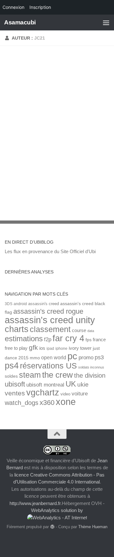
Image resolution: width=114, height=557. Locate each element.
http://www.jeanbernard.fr (35, 503)
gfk (33, 347)
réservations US (48, 365)
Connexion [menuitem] (13, 7)
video (65, 394)
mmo (35, 357)
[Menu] (106, 22)
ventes (15, 393)
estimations (24, 339)
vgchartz (42, 392)
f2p (47, 339)
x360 (47, 403)
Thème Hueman (92, 526)
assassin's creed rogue (48, 311)
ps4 (12, 365)
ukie (83, 384)
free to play (16, 348)
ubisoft (15, 384)
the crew (57, 374)
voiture (80, 393)
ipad (50, 348)
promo (86, 358)
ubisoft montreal (45, 385)
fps (89, 339)
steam (30, 375)
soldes (11, 376)
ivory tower (80, 348)
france (99, 339)
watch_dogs (21, 402)
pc (72, 356)
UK (71, 384)
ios (42, 348)
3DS (8, 304)
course (79, 330)
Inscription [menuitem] (40, 7)
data (90, 331)
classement (50, 329)
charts (16, 329)
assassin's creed (43, 303)
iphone (61, 348)
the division (89, 375)
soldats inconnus (91, 367)
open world (53, 357)
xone (66, 402)
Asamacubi (20, 22)
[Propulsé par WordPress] (52, 527)
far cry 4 (68, 338)
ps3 (99, 357)
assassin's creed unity (50, 320)
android (20, 304)
